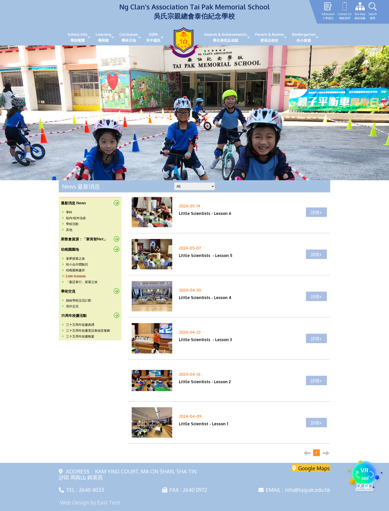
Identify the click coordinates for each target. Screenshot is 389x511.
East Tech (108, 502)
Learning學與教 (103, 37)
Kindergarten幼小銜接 (304, 37)
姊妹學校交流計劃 (78, 300)
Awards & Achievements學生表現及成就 (225, 37)
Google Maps (314, 468)
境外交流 (72, 306)
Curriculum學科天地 (128, 37)
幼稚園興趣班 (75, 270)
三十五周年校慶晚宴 (80, 336)
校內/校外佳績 (76, 218)
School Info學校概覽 (78, 37)
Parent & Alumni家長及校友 (269, 37)
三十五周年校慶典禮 (80, 324)
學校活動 (72, 224)
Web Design (74, 502)
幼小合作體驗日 (77, 264)
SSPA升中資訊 (153, 37)
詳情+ (316, 212)
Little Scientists (76, 276)
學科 (69, 212)
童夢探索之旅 (75, 258)
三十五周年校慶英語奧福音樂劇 (88, 330)
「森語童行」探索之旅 (81, 282)
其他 (69, 230)
